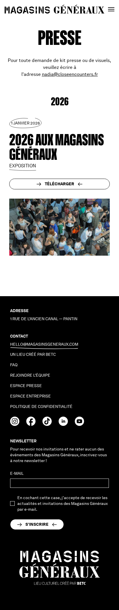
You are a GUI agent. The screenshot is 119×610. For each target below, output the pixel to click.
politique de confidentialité (41, 406)
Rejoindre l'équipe (30, 375)
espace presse (26, 385)
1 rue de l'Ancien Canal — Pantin (43, 318)
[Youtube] (79, 424)
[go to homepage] (54, 9)
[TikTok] (47, 424)
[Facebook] (31, 424)
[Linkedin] (63, 424)
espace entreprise (30, 396)
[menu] (111, 9)
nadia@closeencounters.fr (70, 74)
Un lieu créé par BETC (33, 354)
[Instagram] (14, 424)
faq (14, 364)
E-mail (17, 473)
